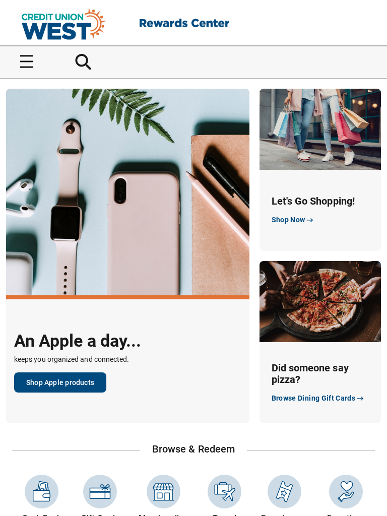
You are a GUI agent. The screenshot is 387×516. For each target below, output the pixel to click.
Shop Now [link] (288, 220)
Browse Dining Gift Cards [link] (313, 398)
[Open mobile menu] (23, 61)
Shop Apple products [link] (60, 382)
